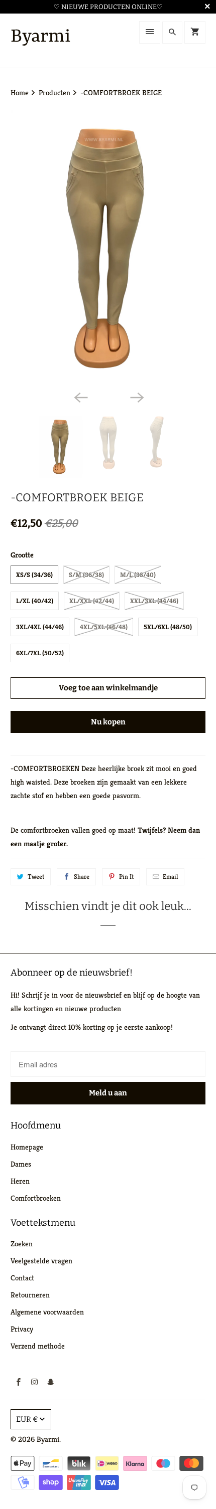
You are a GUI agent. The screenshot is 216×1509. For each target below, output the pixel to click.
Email (170, 876)
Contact (22, 1277)
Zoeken (22, 1243)
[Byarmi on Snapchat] (51, 1382)
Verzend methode (38, 1346)
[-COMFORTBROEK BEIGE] (108, 248)
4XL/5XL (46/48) (104, 627)
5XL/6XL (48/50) (168, 627)
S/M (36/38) (86, 575)
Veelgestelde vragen (41, 1260)
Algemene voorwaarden (47, 1311)
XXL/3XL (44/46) (154, 601)
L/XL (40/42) (34, 601)
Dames (21, 1164)
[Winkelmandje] (194, 32)
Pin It (126, 876)
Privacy (22, 1329)
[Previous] (80, 397)
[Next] (136, 397)
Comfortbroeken (36, 1198)
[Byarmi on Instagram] (35, 1382)
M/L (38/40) (138, 575)
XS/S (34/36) (34, 575)
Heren (20, 1181)
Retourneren (30, 1294)
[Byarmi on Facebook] (19, 1382)
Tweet (36, 876)
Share (81, 876)
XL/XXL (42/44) (91, 601)
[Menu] (149, 32)
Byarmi (48, 1439)
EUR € (27, 1419)
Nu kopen (108, 721)
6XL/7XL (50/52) (40, 653)
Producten (55, 92)
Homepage (27, 1147)
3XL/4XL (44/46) (40, 627)
